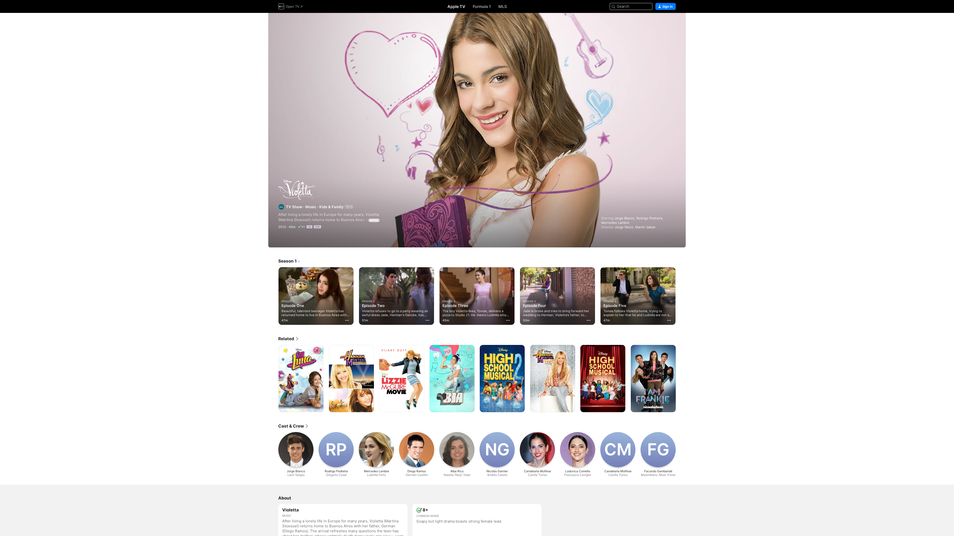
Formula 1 (482, 6)
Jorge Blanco (624, 218)
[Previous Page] (273, 296)
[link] (288, 338)
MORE (374, 220)
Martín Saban (645, 227)
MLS (502, 6)
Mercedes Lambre (615, 223)
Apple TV (456, 6)
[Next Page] (680, 296)
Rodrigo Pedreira (649, 218)
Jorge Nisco (624, 227)
